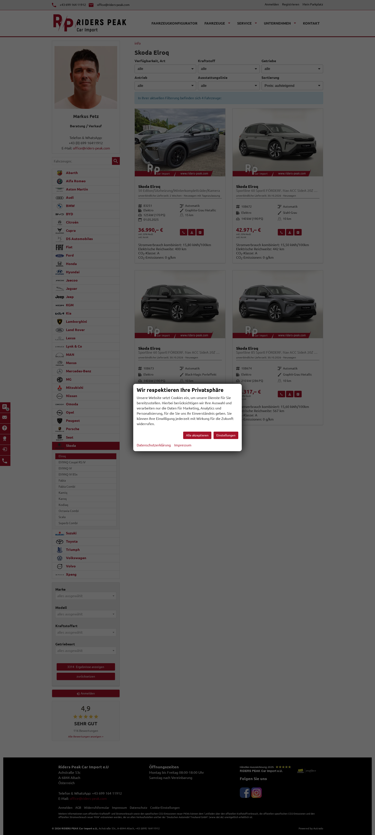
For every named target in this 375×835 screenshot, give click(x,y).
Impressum (182, 445)
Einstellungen (225, 435)
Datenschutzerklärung (154, 445)
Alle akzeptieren (197, 435)
